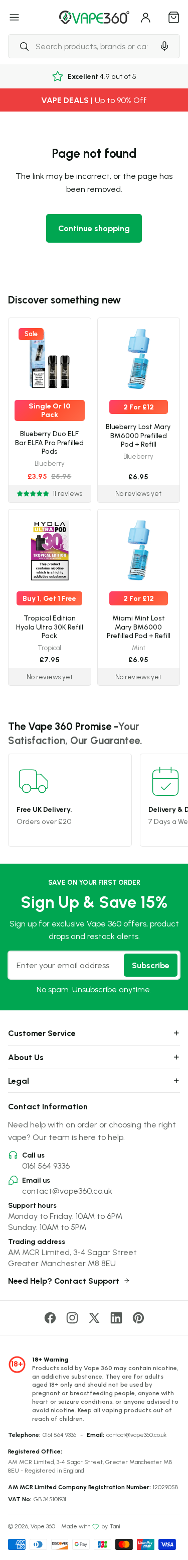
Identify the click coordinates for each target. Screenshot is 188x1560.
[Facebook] (50, 1318)
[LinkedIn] (116, 1318)
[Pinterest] (138, 1318)
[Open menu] (15, 17)
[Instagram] (72, 1318)
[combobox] (81, 46)
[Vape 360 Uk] (94, 17)
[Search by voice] (164, 46)
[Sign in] (146, 17)
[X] (94, 1318)
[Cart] (174, 17)
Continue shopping (94, 228)
